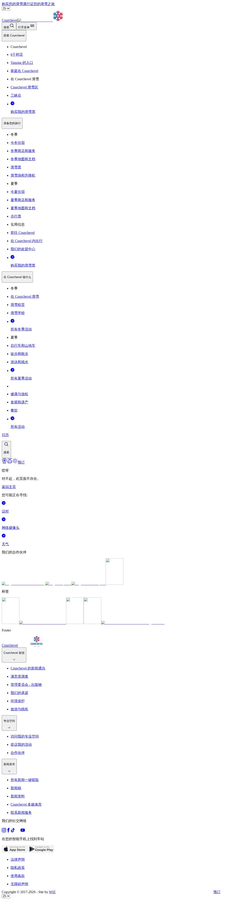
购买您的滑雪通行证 (18, 4)
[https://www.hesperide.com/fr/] (58, 583)
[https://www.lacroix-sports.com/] (89, 583)
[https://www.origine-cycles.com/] (114, 583)
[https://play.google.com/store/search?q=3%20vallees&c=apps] (41, 852)
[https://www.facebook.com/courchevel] (8, 831)
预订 (216, 892)
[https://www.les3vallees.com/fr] (92, 623)
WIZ (52, 892)
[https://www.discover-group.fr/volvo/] (23, 583)
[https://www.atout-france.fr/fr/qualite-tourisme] (10, 623)
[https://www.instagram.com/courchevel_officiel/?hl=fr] (4, 831)
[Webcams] (4, 462)
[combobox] (113, 244)
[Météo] (15, 462)
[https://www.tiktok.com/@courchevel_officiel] (13, 831)
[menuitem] (14, 35)
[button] (6, 449)
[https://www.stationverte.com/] (75, 623)
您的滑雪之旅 (44, 4)
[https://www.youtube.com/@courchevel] (23, 831)
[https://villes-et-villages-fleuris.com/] (132, 623)
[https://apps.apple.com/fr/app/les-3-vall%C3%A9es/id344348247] (15, 852)
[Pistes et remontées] (9, 462)
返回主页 (9, 487)
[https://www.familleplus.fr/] (42, 623)
